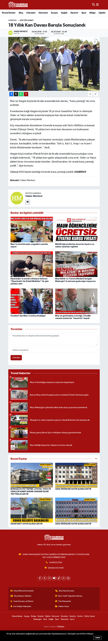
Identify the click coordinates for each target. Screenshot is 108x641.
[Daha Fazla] (26, 94)
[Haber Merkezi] (17, 198)
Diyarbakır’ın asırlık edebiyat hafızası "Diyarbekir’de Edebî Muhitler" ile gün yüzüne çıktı (30, 281)
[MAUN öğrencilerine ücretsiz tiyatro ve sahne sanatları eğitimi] (76, 229)
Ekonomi (43, 13)
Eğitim (102, 13)
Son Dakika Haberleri (22, 606)
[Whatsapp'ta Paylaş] (21, 94)
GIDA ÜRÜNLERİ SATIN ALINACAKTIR (73, 489)
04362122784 (55, 562)
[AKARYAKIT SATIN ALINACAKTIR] (32, 510)
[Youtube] (54, 578)
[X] (44, 578)
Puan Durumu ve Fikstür (23, 601)
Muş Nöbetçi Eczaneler (24, 591)
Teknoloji (64, 619)
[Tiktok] (59, 578)
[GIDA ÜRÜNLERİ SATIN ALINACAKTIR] (76, 475)
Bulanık (41, 616)
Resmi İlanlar (9, 13)
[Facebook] (40, 578)
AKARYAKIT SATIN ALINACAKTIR (27, 524)
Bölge (92, 13)
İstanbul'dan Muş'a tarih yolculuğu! (28, 316)
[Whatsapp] (63, 578)
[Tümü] (96, 459)
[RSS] (68, 578)
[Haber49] (18, 5)
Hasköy (72, 616)
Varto (72, 619)
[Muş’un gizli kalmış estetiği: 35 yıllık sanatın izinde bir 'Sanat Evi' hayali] (76, 301)
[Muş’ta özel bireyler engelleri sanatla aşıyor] (32, 229)
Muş (21, 13)
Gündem (30, 13)
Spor (83, 13)
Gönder (16, 357)
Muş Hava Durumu (66, 591)
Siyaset (74, 13)
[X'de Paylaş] (16, 94)
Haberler (12, 20)
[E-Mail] (27, 202)
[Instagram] (49, 578)
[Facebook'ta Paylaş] (11, 94)
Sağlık (64, 13)
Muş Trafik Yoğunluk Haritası (70, 596)
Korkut (80, 616)
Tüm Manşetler (64, 601)
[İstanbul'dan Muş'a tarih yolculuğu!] (32, 301)
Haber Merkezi (33, 196)
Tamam (97, 637)
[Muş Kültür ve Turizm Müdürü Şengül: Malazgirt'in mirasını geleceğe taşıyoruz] (76, 264)
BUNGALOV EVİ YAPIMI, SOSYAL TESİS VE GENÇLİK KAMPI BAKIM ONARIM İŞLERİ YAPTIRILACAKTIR (31, 491)
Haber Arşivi (63, 606)
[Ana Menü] (97, 5)
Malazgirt (37, 619)
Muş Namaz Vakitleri (22, 596)
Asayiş (54, 13)
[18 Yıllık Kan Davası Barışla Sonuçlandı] (54, 64)
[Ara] (93, 5)
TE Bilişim (60, 627)
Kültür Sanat (27, 20)
